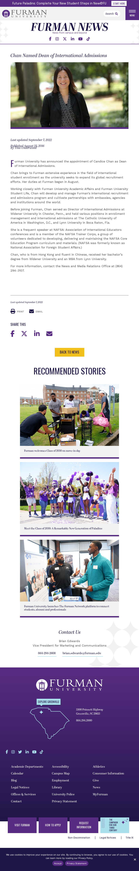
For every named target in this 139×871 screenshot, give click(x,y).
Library (57, 787)
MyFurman (100, 794)
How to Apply (53, 825)
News (96, 787)
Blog (14, 780)
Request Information (84, 825)
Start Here (119, 3)
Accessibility (60, 766)
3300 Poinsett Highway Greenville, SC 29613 (89, 712)
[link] (116, 14)
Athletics (99, 766)
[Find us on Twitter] (65, 39)
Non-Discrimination (79, 838)
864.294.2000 (84, 720)
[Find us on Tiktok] (88, 39)
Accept (58, 863)
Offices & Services (23, 794)
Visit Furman (22, 825)
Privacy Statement (64, 801)
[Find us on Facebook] (50, 39)
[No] (134, 859)
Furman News (69, 27)
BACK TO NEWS (69, 352)
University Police (63, 794)
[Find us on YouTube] (80, 39)
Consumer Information (108, 773)
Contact (16, 801)
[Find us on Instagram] (57, 39)
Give (96, 780)
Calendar (17, 773)
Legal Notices (20, 787)
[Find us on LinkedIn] (72, 39)
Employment (60, 780)
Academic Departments (27, 766)
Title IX (130, 838)
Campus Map (61, 773)
